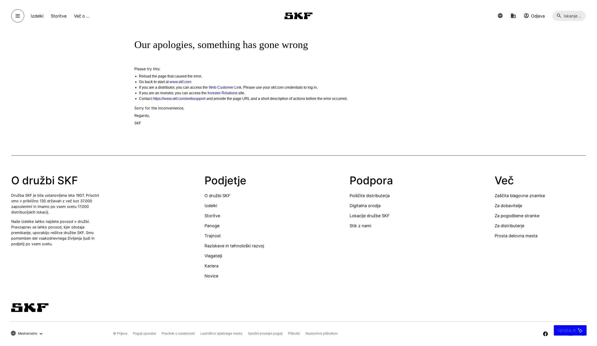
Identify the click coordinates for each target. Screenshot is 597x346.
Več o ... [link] (82, 16)
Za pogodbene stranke (517, 215)
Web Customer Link (225, 87)
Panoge (212, 225)
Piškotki (294, 333)
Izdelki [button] (37, 16)
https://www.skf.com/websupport (179, 99)
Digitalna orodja (365, 205)
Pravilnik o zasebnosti (178, 333)
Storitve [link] (58, 16)
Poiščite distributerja (370, 195)
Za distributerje (509, 225)
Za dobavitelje (508, 205)
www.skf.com (180, 82)
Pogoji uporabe (144, 333)
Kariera (212, 265)
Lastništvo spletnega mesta (221, 333)
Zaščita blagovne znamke (520, 195)
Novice (211, 275)
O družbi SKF (217, 195)
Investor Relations (222, 93)
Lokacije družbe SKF (370, 215)
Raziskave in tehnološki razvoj (234, 245)
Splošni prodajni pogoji (265, 333)
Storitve (212, 215)
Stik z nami (360, 225)
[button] (500, 16)
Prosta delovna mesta (516, 235)
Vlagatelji (213, 255)
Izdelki (211, 205)
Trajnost (213, 235)
